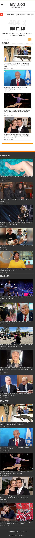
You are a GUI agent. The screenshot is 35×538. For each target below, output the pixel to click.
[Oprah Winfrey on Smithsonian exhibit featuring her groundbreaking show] (16, 259)
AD (14, 531)
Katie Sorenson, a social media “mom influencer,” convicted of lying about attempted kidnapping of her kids (16, 369)
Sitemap (25, 531)
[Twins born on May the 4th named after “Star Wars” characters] (16, 236)
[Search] (29, 39)
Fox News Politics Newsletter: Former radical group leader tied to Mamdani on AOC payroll (16, 522)
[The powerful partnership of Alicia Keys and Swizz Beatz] (16, 190)
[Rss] (17, 534)
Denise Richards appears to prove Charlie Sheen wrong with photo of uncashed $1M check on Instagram (17, 136)
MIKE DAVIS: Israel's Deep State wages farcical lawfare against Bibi (16, 88)
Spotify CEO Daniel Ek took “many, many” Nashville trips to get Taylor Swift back (16, 223)
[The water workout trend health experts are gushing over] (16, 167)
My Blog (17, 4)
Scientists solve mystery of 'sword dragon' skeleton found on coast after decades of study (17, 64)
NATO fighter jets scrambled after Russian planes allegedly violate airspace (15, 394)
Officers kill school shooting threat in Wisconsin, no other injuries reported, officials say (16, 345)
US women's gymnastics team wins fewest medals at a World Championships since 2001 (17, 111)
